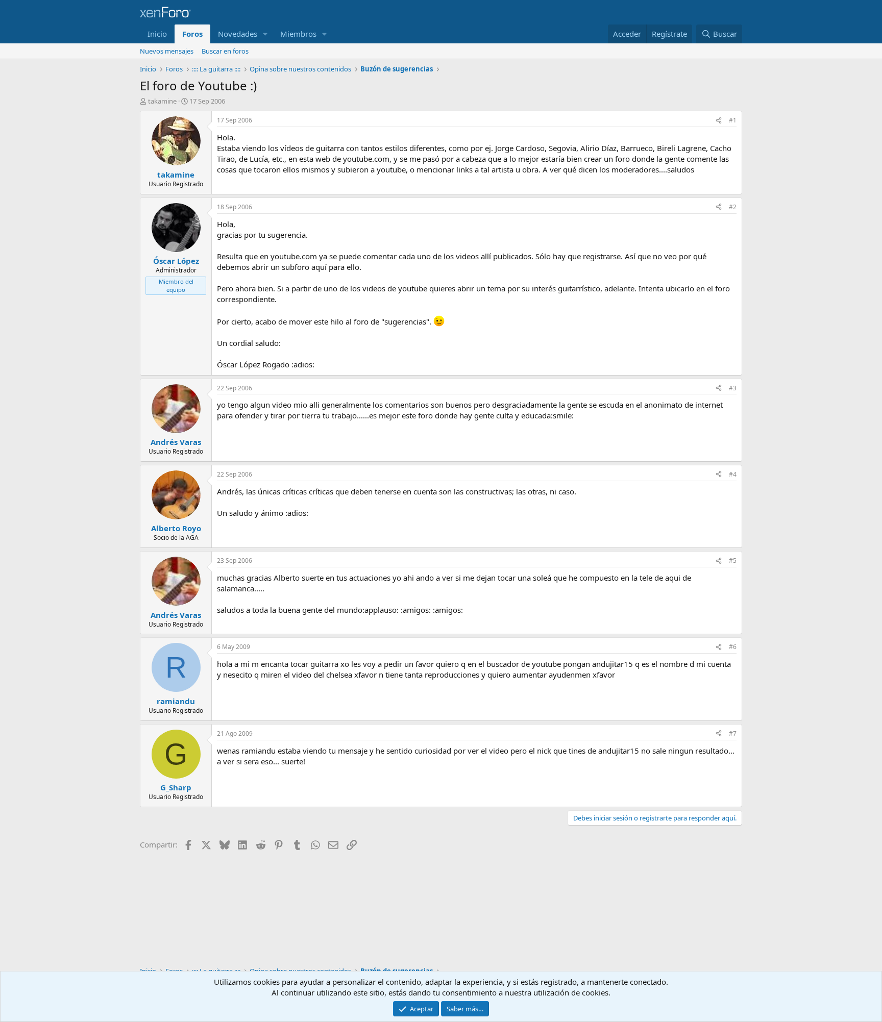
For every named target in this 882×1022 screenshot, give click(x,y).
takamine (162, 101)
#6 (733, 646)
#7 (733, 733)
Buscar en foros (225, 51)
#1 (733, 120)
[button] (265, 33)
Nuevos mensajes (166, 51)
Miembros (298, 34)
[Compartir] (718, 121)
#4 (733, 474)
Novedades (237, 34)
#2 (733, 207)
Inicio (157, 34)
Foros (192, 34)
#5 (733, 560)
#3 (733, 388)
